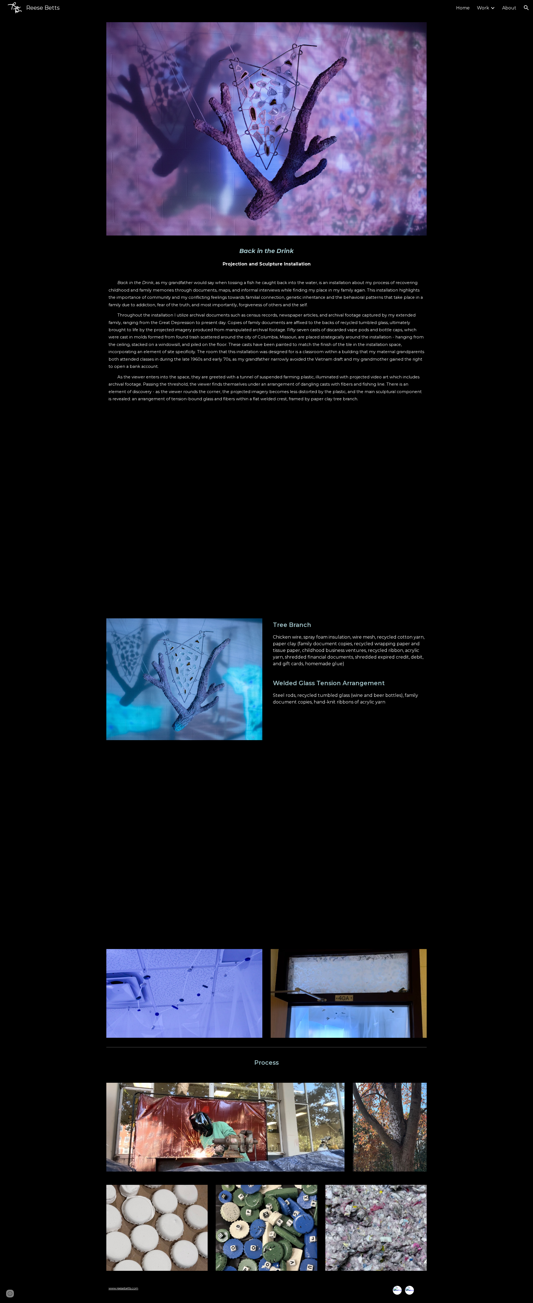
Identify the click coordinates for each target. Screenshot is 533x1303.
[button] (526, 7)
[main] (266, 322)
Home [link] (463, 8)
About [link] (509, 8)
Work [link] (483, 8)
